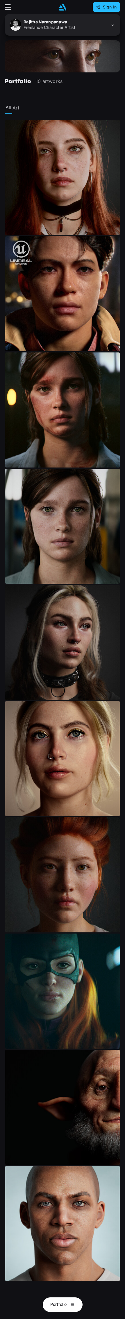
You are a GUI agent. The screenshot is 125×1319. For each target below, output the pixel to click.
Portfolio (59, 1304)
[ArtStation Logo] (62, 7)
